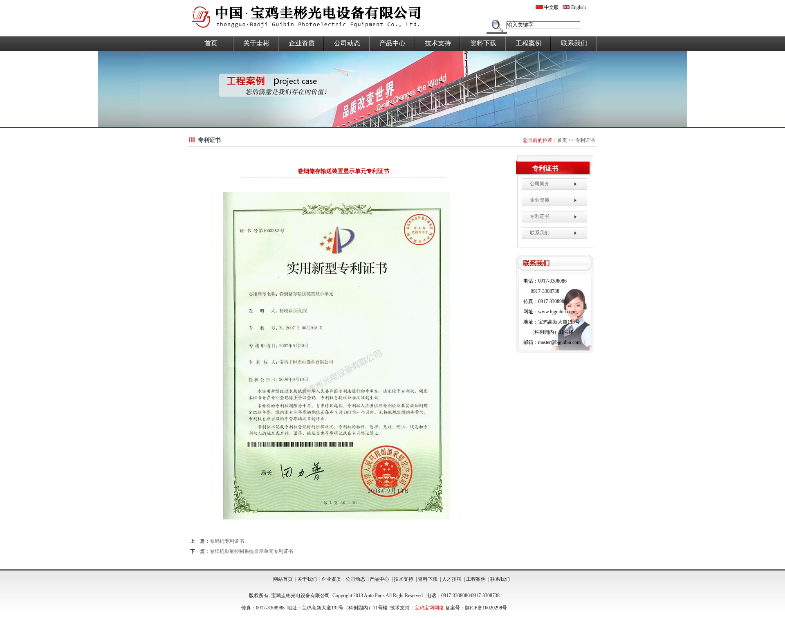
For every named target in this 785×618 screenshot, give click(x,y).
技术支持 (438, 43)
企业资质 (302, 43)
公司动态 (347, 43)
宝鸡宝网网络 (429, 608)
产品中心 (392, 43)
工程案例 (529, 43)
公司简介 (540, 184)
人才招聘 (452, 579)
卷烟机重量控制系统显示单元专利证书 (251, 551)
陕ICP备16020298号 (486, 608)
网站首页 (283, 579)
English (578, 7)
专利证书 (585, 140)
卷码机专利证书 (227, 541)
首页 (211, 43)
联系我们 (574, 43)
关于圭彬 (256, 43)
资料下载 (483, 43)
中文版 (551, 7)
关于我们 (307, 579)
